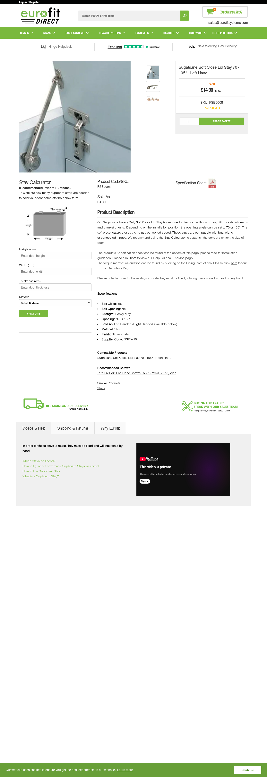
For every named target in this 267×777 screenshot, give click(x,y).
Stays (47, 33)
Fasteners (142, 33)
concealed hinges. (114, 237)
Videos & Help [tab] (33, 428)
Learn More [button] (125, 770)
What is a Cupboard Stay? (40, 476)
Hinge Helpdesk (60, 46)
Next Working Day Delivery (217, 45)
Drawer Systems (110, 33)
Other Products (222, 33)
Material (24, 297)
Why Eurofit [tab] (110, 428)
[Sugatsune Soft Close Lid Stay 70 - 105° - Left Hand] (153, 72)
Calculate (33, 313)
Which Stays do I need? (38, 461)
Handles (168, 33)
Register (34, 2)
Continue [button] (248, 770)
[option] (153, 72)
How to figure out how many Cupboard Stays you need (60, 466)
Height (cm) (27, 249)
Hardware (195, 33)
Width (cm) (26, 265)
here (133, 258)
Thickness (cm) (29, 281)
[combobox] (129, 15)
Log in (23, 2)
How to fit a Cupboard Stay (41, 471)
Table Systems (74, 33)
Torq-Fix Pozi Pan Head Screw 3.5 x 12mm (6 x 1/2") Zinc (136, 373)
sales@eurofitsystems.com (228, 22)
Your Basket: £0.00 (231, 11)
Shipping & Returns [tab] (73, 428)
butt (220, 232)
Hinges (24, 33)
